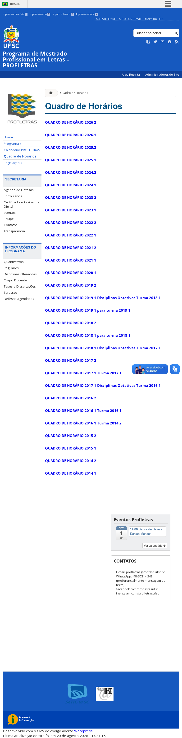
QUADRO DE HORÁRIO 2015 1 (70, 448)
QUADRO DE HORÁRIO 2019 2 (70, 285)
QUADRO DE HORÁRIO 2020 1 (70, 272)
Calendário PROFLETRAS (22, 150)
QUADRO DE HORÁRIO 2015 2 (70, 435)
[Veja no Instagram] (170, 42)
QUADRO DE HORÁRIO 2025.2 (70, 147)
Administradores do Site (162, 75)
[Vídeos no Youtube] (162, 42)
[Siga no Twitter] (155, 42)
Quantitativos (14, 262)
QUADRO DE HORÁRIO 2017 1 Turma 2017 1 (83, 373)
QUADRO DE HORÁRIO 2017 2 (70, 360)
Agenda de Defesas (19, 190)
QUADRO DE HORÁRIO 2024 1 (70, 185)
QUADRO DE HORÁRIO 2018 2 (70, 322)
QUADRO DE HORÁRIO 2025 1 (70, 159)
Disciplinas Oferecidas (20, 274)
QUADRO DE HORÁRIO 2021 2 (70, 247)
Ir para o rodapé (86, 14)
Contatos (11, 225)
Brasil (15, 4)
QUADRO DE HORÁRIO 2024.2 (70, 172)
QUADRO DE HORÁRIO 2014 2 (70, 460)
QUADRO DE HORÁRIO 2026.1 (70, 134)
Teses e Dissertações (20, 286)
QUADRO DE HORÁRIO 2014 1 (70, 473)
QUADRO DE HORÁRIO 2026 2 (70, 122)
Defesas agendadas (19, 299)
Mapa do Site (154, 19)
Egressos (11, 292)
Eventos (10, 212)
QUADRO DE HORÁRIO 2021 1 (70, 260)
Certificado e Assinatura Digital (22, 204)
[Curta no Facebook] (148, 42)
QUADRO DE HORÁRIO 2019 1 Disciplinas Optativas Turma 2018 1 (103, 297)
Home (8, 137)
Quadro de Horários (20, 156)
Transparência (14, 231)
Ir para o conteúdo (15, 14)
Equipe (9, 219)
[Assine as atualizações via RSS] (177, 42)
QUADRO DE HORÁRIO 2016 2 (70, 398)
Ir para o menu (40, 14)
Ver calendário (153, 545)
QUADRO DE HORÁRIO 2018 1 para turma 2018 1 (87, 335)
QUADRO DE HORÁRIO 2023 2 (70, 197)
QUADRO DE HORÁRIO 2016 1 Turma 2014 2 (83, 423)
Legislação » (13, 163)
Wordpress (83, 731)
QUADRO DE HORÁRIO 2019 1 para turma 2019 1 (87, 310)
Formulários (13, 196)
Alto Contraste (130, 19)
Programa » (13, 143)
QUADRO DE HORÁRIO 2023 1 (70, 210)
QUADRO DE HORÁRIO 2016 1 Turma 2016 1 (83, 410)
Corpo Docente (15, 280)
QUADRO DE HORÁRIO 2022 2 (70, 222)
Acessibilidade (106, 19)
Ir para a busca (63, 14)
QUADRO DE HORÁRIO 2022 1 (70, 235)
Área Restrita (131, 75)
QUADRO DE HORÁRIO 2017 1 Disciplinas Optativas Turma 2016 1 (103, 385)
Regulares (11, 268)
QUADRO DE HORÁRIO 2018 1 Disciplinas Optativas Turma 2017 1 (103, 347)
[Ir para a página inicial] (49, 92)
